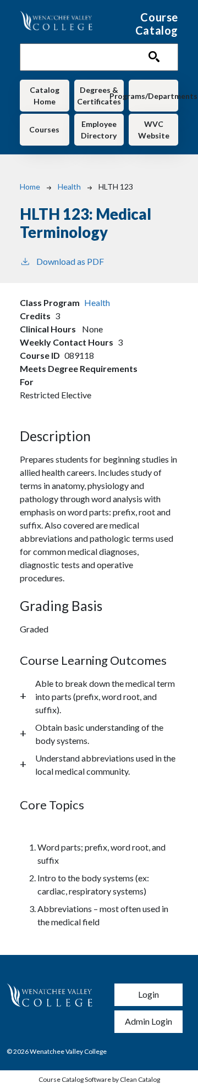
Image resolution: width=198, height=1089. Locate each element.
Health (69, 186)
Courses (44, 129)
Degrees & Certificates (99, 95)
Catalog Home (44, 95)
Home (30, 186)
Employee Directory (99, 129)
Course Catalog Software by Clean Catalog (99, 1079)
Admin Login (148, 1021)
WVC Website (153, 129)
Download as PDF (70, 261)
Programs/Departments (153, 96)
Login (148, 994)
